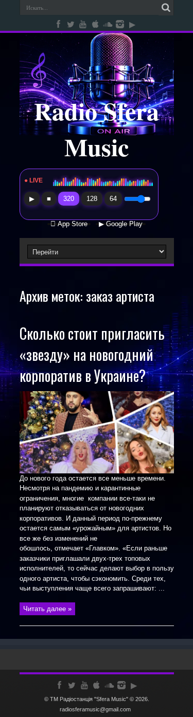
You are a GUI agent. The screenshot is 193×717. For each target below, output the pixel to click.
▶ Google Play (121, 224)
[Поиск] (166, 7)
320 (68, 199)
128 (91, 199)
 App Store (68, 224)
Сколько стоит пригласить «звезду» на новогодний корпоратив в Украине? (92, 354)
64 (113, 199)
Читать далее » (47, 609)
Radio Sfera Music (96, 128)
